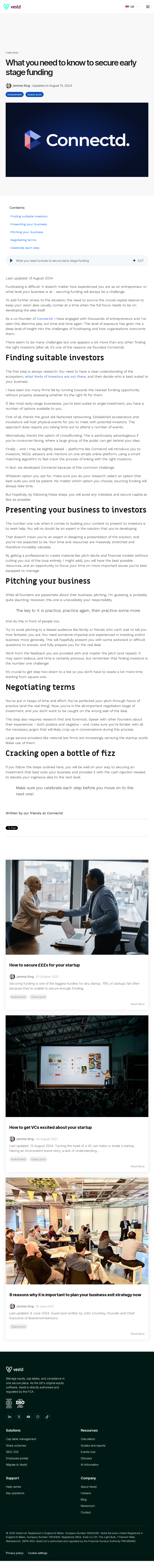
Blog (84, 1499)
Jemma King (21, 85)
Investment (15, 94)
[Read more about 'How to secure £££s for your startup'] (77, 907)
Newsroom (88, 1506)
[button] (11, 260)
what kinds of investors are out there (55, 376)
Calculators (88, 1439)
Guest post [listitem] (38, 997)
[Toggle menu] (148, 7)
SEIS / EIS (12, 1452)
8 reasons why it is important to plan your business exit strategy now (75, 1294)
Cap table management (21, 1439)
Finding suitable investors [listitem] (29, 216)
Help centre (13, 1486)
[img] (134, 260)
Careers (86, 1493)
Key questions (15, 1493)
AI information (90, 1464)
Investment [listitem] (18, 997)
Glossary (86, 1458)
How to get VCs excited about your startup (50, 1127)
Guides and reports (93, 1445)
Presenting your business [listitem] (28, 224)
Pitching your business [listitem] (26, 232)
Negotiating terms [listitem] (23, 240)
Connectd (45, 319)
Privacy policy (14, 1553)
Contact (86, 1512)
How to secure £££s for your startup (44, 965)
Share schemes (16, 1445)
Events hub (88, 1452)
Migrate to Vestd (16, 1464)
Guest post (34, 94)
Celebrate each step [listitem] (24, 248)
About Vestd (89, 1486)
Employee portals (17, 1458)
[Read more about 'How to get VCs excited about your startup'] (77, 1066)
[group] (77, 260)
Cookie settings (37, 1553)
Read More (138, 1004)
